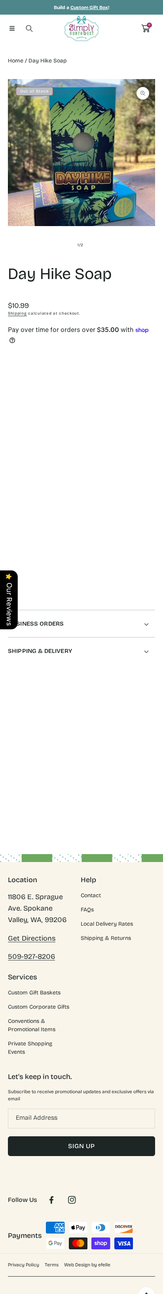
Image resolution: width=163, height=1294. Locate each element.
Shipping (17, 313)
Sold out (119, 483)
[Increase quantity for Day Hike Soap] (146, 415)
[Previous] (12, 447)
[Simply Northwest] (81, 28)
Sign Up (81, 1146)
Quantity (19, 413)
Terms (52, 1265)
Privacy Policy (23, 1265)
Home (15, 60)
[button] (12, 28)
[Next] (151, 447)
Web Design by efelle (87, 1265)
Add (119, 447)
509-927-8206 (31, 956)
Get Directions (31, 938)
